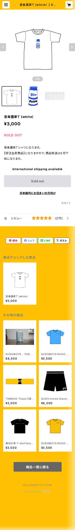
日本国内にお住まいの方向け (38, 193)
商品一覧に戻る (37, 467)
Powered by (33, 491)
